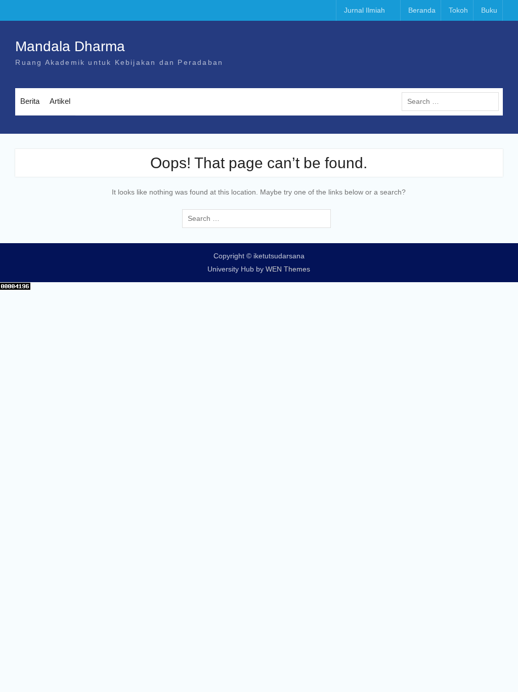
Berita (29, 101)
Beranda (422, 10)
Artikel (60, 101)
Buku (489, 10)
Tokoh (458, 10)
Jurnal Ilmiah (364, 10)
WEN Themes (288, 269)
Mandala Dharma (70, 46)
